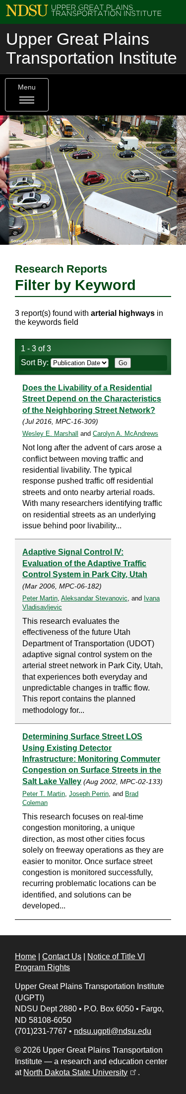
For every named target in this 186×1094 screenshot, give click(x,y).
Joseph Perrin (89, 793)
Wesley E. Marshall (50, 433)
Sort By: (36, 362)
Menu (27, 87)
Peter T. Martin (43, 793)
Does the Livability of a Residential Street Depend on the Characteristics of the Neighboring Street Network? (91, 399)
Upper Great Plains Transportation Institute (91, 48)
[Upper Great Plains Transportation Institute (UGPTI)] (83, 9)
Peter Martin (40, 598)
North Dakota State (80, 1072)
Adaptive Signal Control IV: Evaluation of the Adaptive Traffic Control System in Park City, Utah (84, 563)
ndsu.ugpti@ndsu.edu (112, 1031)
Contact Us (61, 956)
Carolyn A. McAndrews (125, 433)
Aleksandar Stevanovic (94, 598)
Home (25, 956)
